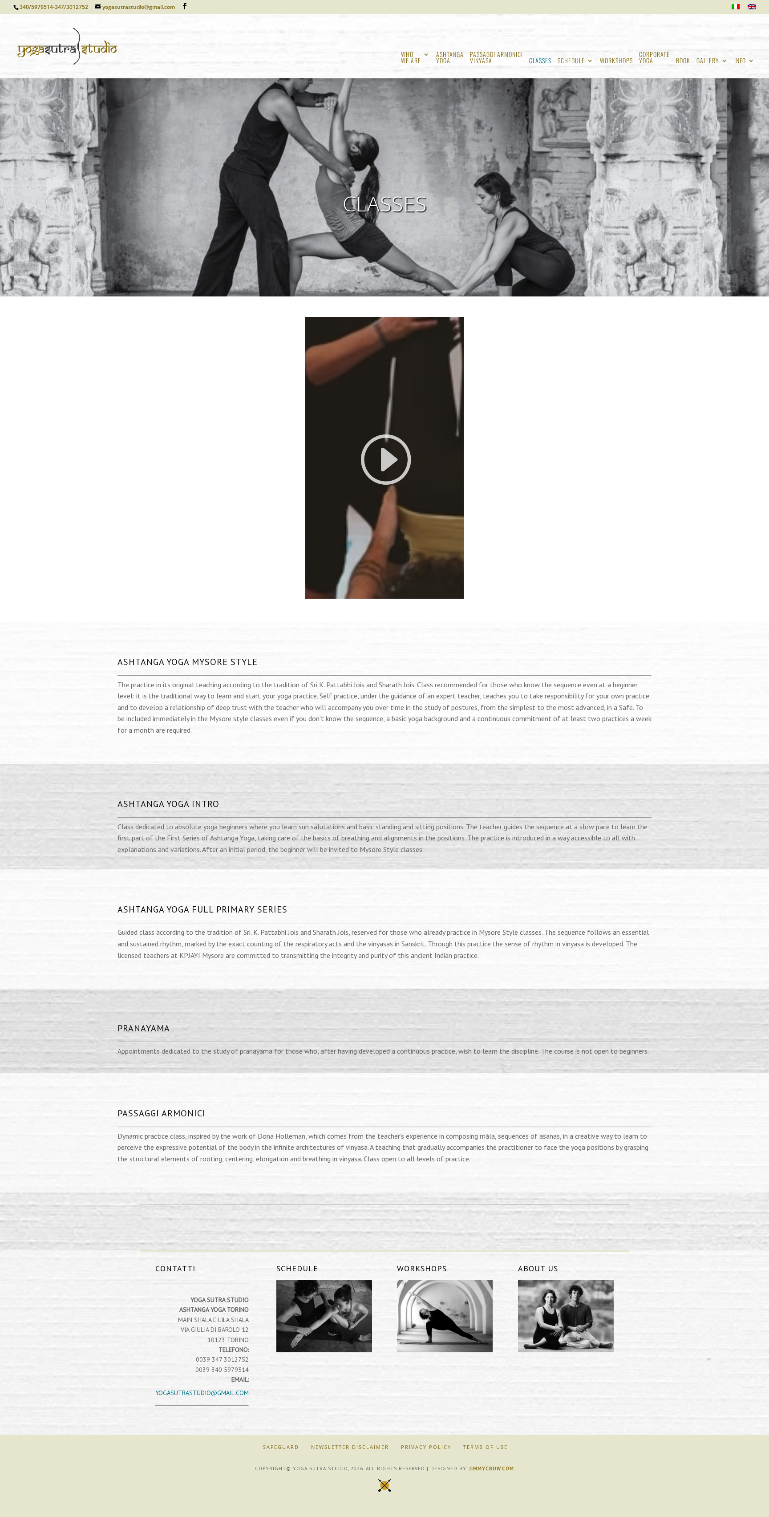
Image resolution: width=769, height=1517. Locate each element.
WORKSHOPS (616, 61)
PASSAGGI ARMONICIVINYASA (496, 58)
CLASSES (540, 61)
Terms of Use (485, 1447)
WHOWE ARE (411, 58)
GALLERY (707, 61)
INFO (740, 61)
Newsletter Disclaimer (350, 1447)
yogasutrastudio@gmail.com (202, 1393)
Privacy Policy (426, 1447)
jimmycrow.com (491, 1468)
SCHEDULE (571, 61)
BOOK (683, 61)
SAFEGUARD (281, 1447)
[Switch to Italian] (736, 9)
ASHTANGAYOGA (450, 58)
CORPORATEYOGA (654, 58)
